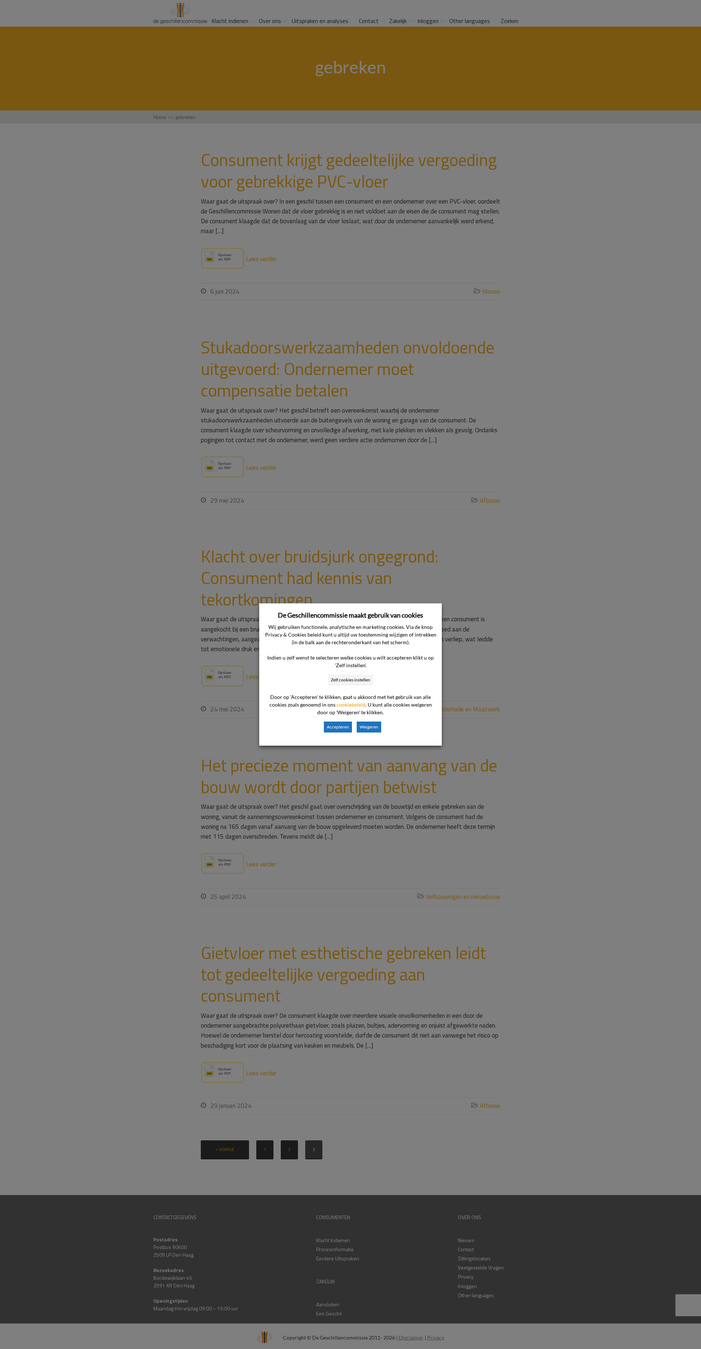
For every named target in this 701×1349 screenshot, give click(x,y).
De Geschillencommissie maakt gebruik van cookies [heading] (350, 615)
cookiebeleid (351, 704)
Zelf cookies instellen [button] (350, 680)
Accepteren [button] (338, 727)
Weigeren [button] (369, 727)
